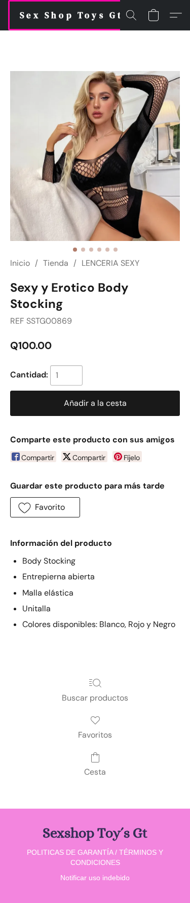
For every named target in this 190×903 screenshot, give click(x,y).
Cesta (95, 772)
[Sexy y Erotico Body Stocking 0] (95, 156)
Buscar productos (95, 697)
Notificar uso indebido (95, 878)
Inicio (20, 263)
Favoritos (95, 735)
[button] (71, 15)
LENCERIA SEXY (110, 263)
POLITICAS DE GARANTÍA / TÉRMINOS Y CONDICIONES (95, 857)
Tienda (55, 263)
